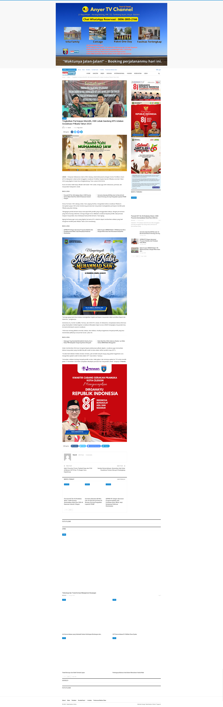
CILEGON (67, 484)
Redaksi (88, 69)
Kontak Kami (95, 69)
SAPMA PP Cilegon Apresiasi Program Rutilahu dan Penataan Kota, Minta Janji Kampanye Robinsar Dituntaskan (78, 231)
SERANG (87, 484)
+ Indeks (102, 69)
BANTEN (95, 73)
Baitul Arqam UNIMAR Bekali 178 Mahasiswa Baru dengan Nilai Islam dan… (150, 249)
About (79, 69)
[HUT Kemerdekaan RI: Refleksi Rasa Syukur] (137, 616)
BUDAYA (109, 73)
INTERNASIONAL (119, 73)
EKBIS (102, 73)
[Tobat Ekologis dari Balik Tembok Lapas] (86, 654)
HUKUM (129, 73)
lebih (146, 73)
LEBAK (64, 118)
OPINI (64, 534)
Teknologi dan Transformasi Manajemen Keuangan (79, 593)
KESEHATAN (137, 73)
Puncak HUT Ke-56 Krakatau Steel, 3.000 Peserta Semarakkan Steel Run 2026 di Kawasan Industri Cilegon (77, 196)
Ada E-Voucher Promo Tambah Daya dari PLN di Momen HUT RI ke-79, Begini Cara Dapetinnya (78, 470)
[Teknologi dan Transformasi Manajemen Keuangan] (111, 562)
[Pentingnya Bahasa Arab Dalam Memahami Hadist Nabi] (137, 654)
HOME (88, 73)
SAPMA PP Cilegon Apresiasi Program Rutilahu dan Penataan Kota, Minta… (149, 241)
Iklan (83, 69)
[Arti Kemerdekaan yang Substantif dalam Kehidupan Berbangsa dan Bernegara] (86, 616)
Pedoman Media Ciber (111, 69)
